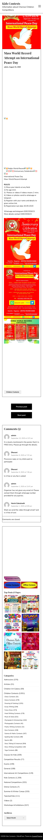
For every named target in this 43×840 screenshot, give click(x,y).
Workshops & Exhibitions (14, 805)
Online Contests (10, 787)
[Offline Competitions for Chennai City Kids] (12, 642)
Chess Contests (10, 697)
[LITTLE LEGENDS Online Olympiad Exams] (12, 623)
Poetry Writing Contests (13, 727)
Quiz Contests (9, 730)
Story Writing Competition (14, 747)
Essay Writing (9, 707)
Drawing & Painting (11, 703)
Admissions (8, 679)
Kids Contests (11, 3)
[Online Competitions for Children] (30, 642)
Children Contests (12, 392)
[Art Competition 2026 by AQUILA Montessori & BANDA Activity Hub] (30, 660)
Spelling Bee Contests (12, 737)
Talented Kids (9, 796)
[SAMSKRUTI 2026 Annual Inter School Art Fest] (12, 604)
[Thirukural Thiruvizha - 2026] (12, 660)
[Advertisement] (21, 92)
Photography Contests (12, 723)
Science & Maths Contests (13, 733)
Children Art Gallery (12, 689)
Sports (7, 740)
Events (6, 764)
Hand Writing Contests (12, 713)
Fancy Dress (9, 710)
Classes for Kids (10, 755)
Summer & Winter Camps (14, 791)
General (7, 768)
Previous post (21, 406)
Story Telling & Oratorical (13, 743)
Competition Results (12, 759)
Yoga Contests (9, 750)
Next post (22, 415)
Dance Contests (10, 700)
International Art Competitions (16, 773)
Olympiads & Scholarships (14, 720)
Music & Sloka (9, 717)
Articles (7, 684)
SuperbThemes (37, 836)
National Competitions (13, 782)
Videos (6, 800)
